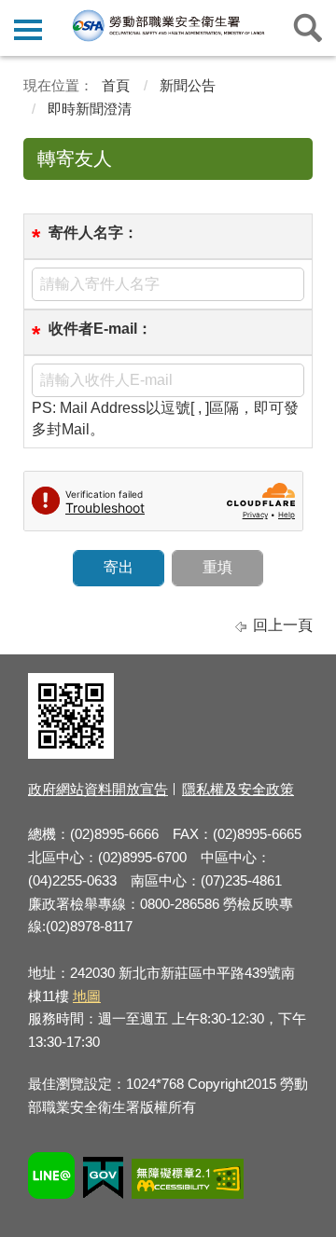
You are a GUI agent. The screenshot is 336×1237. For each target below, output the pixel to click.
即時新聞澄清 (90, 109)
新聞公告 (188, 85)
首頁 (116, 85)
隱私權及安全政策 (238, 789)
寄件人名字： (93, 233)
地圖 (87, 996)
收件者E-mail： (100, 329)
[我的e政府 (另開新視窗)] (103, 1180)
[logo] (167, 25)
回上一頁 (283, 625)
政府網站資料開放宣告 (98, 789)
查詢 (308, 28)
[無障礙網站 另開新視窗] (188, 1181)
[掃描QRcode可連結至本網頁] (71, 754)
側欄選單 (28, 28)
